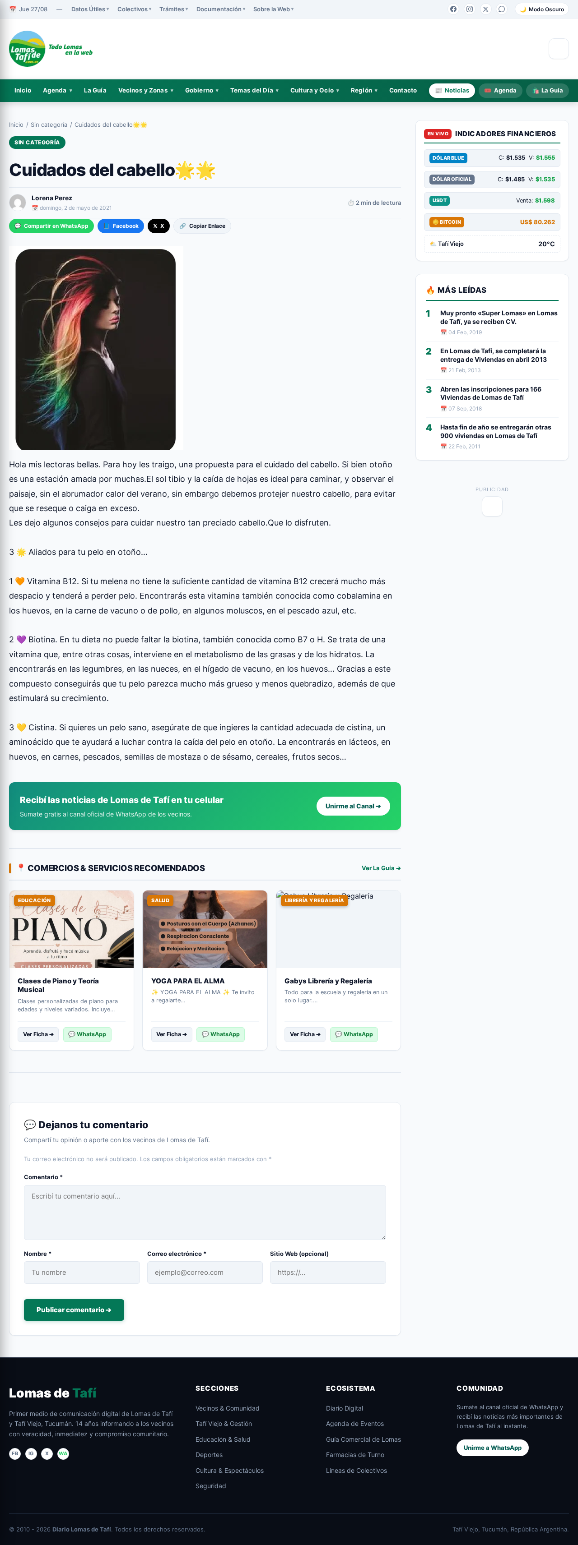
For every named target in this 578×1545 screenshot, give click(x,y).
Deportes (209, 1454)
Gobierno (199, 90)
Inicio (22, 90)
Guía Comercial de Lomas (363, 1439)
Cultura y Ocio (312, 90)
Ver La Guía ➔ (381, 868)
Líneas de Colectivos (356, 1470)
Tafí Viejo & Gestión (224, 1423)
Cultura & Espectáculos (230, 1470)
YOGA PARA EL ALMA (188, 981)
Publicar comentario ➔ (74, 1309)
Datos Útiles (88, 9)
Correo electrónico (176, 1253)
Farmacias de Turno (355, 1454)
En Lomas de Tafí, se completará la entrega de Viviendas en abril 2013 (493, 355)
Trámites (171, 9)
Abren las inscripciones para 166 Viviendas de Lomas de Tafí (490, 393)
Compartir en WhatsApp (51, 225)
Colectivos (132, 9)
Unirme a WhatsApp (493, 1447)
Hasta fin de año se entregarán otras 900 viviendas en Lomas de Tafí (495, 431)
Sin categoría (49, 124)
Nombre (37, 1253)
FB (15, 1453)
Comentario (43, 1177)
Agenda (55, 90)
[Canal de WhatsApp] (502, 9)
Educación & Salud (223, 1439)
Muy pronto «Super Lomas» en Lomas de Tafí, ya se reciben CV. (499, 317)
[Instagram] (469, 9)
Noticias (452, 90)
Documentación (219, 9)
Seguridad (211, 1486)
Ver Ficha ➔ (38, 1034)
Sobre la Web (271, 9)
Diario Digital (344, 1408)
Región (361, 90)
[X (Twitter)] (486, 9)
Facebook (120, 225)
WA (63, 1453)
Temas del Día (251, 90)
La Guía (95, 90)
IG (31, 1453)
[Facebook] (453, 9)
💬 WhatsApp (87, 1034)
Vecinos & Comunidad (228, 1408)
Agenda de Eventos (355, 1423)
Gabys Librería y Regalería (328, 981)
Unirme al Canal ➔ (353, 806)
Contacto (403, 90)
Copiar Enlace (202, 225)
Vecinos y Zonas (143, 90)
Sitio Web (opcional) (299, 1253)
